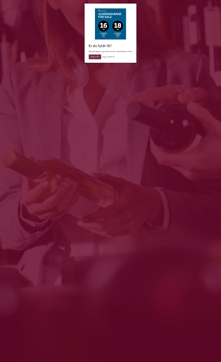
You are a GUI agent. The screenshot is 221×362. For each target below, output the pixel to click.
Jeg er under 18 (108, 57)
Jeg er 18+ (95, 57)
